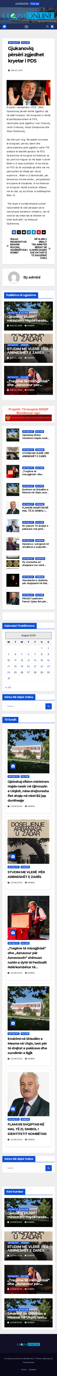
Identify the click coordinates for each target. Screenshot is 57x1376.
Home (23, 1369)
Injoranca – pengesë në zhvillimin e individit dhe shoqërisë (35, 547)
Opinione (24, 345)
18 (15, 666)
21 (35, 666)
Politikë (25, 42)
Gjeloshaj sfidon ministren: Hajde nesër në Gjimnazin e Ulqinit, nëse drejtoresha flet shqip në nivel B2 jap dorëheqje (28, 791)
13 (28, 660)
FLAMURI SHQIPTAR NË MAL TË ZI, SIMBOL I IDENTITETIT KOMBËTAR (35, 512)
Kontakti (32, 1369)
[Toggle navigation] (26, 26)
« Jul (8, 687)
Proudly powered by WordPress (19, 1358)
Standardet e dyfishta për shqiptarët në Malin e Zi (35, 583)
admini (34, 277)
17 (8, 666)
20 (28, 666)
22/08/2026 (16, 973)
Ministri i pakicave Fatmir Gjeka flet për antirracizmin (34, 601)
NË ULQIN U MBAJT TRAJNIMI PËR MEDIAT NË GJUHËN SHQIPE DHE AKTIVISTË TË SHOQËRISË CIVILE (38, 248)
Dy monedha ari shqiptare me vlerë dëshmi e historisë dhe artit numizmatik (35, 567)
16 (48, 660)
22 (41, 666)
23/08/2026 (16, 806)
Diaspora (40, 559)
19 (22, 666)
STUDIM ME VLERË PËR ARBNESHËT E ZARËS (27, 351)
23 (48, 666)
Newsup (46, 1358)
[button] (47, 26)
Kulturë (24, 377)
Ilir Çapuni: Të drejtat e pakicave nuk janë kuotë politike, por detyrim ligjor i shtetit (35, 530)
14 (35, 660)
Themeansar (28, 1362)
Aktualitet (14, 42)
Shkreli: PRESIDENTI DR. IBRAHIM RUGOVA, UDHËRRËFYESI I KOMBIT (18, 246)
